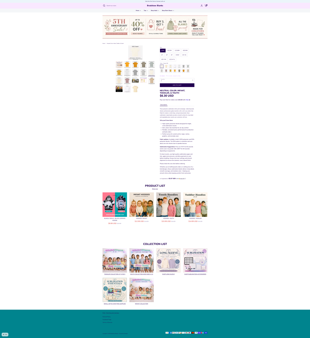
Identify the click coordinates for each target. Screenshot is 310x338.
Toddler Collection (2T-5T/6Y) (114, 274)
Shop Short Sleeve (167, 10)
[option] (135, 53)
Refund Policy (107, 317)
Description (163, 105)
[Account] (201, 5)
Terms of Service (107, 322)
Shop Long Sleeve (168, 274)
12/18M (177, 50)
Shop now (155, 189)
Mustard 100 (170, 70)
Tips (145, 10)
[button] (177, 178)
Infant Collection (141, 304)
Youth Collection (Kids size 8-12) (141, 274)
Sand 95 (179, 70)
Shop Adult (154, 10)
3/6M (162, 50)
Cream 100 (162, 66)
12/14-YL (172, 59)
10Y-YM (163, 59)
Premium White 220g (179, 66)
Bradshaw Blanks (155, 5)
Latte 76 (188, 70)
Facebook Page (107, 319)
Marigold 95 (183, 70)
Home (138, 10)
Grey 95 (162, 70)
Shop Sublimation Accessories (195, 274)
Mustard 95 (175, 70)
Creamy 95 (170, 66)
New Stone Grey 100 (188, 66)
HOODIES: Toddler (195, 218)
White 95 (175, 66)
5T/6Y (177, 55)
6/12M (170, 50)
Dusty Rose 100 (166, 70)
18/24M (185, 50)
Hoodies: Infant (141, 218)
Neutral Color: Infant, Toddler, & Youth (115, 43)
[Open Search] (104, 5)
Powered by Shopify (123, 333)
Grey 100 (183, 66)
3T (167, 55)
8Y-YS (184, 55)
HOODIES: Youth (168, 218)
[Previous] (105, 204)
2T (162, 55)
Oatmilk (166, 66)
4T (172, 55)
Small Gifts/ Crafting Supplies (115, 304)
